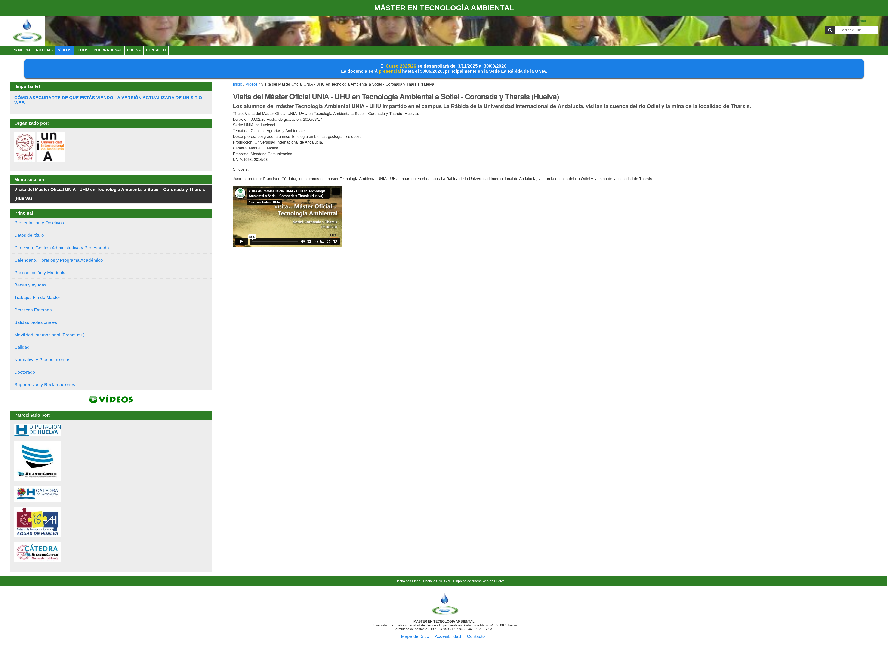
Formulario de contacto (410, 629)
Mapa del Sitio (415, 636)
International (108, 50)
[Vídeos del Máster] (111, 401)
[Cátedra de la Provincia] (37, 499)
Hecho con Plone (407, 581)
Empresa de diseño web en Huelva (478, 581)
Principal (21, 50)
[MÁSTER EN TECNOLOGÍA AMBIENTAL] (445, 614)
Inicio (237, 84)
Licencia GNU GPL (436, 581)
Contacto (156, 50)
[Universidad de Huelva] (24, 159)
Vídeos (64, 50)
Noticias (44, 50)
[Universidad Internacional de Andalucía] (51, 159)
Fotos (82, 50)
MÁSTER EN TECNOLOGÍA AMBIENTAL (444, 8)
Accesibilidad (448, 636)
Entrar (861, 21)
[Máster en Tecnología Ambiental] (27, 31)
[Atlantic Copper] (37, 478)
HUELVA (134, 50)
